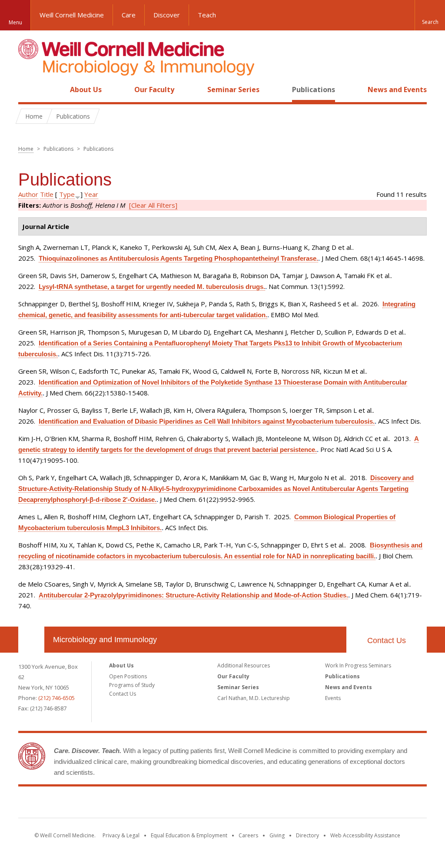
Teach (207, 14)
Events (333, 698)
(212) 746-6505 (56, 698)
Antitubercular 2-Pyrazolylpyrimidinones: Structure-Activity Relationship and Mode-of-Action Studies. (193, 595)
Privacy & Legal (121, 835)
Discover (166, 14)
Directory (307, 835)
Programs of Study (132, 685)
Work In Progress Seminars (358, 665)
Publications (313, 89)
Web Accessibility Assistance (365, 835)
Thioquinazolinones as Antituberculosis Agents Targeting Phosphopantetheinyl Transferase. (178, 258)
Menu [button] (15, 22)
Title (46, 194)
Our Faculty (154, 89)
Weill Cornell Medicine (72, 14)
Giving (277, 835)
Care (129, 14)
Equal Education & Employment (189, 835)
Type (67, 194)
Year (91, 194)
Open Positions (128, 676)
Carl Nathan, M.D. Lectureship (253, 698)
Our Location (31, 640)
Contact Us (386, 640)
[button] (430, 15)
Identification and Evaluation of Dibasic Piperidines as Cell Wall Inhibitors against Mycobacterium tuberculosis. (207, 421)
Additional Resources (243, 665)
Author (28, 194)
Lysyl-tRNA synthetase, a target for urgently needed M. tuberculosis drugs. (152, 286)
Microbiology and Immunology (105, 639)
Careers (248, 835)
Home (28, 89)
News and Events (397, 89)
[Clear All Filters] (153, 205)
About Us (86, 89)
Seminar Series (233, 89)
